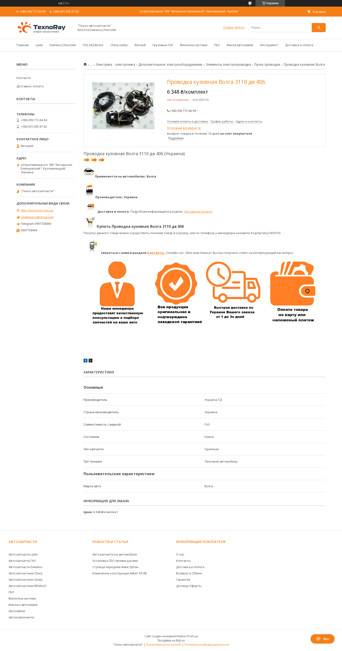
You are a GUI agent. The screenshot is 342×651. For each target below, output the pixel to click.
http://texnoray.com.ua (37, 210)
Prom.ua (192, 636)
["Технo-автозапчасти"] (44, 33)
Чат (326, 639)
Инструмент (269, 45)
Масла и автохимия (23, 605)
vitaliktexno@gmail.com (37, 217)
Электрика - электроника (115, 64)
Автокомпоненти (21, 617)
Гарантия (183, 579)
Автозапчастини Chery (26, 573)
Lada (39, 45)
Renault (140, 45)
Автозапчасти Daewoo (25, 567)
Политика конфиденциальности (206, 645)
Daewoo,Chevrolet (63, 45)
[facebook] (85, 361)
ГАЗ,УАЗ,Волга (93, 45)
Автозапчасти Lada (23, 554)
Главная (23, 45)
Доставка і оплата (30, 86)
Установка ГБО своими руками (115, 561)
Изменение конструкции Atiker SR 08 (119, 573)
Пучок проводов (267, 64)
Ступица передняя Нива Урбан (115, 567)
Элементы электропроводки (228, 64)
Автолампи (17, 611)
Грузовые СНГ (163, 45)
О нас (180, 554)
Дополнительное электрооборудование (170, 64)
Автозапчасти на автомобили (114, 554)
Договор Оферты (188, 586)
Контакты (183, 561)
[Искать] (319, 27)
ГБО (217, 45)
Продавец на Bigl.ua (171, 640)
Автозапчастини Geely (26, 579)
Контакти (24, 78)
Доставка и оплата (299, 45)
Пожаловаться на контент (163, 645)
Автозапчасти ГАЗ (22, 561)
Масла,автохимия (240, 45)
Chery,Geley (119, 45)
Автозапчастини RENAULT (28, 586)
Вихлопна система (193, 45)
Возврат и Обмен (189, 573)
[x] (90, 361)
